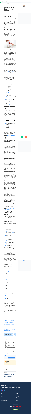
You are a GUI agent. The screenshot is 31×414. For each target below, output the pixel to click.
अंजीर (7, 274)
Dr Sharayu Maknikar (24, 9)
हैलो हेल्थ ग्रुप (6, 309)
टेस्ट (13, 22)
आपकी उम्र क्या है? (6, 340)
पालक (7, 270)
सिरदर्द (9, 99)
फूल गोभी (7, 271)
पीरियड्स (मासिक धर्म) (9, 96)
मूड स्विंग (7, 92)
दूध (6, 280)
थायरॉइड (13, 232)
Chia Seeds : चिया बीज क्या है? (8, 322)
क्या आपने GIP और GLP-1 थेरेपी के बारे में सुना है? (10, 351)
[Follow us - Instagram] (2, 390)
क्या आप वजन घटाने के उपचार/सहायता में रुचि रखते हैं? (10, 348)
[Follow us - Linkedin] (4, 390)
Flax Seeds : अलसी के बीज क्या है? (9, 320)
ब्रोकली (7, 276)
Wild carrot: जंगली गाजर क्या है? (8, 318)
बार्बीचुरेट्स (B (8, 120)
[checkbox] (5, 355)
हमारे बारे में (17, 397)
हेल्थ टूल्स (17, 393)
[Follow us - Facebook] (1, 390)
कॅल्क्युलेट (11, 357)
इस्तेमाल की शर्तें (2, 397)
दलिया (7, 289)
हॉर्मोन (8, 71)
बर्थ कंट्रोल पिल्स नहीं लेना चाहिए (10, 119)
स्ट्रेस (13, 71)
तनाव (10, 71)
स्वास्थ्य (5, 3)
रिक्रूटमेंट (17, 400)
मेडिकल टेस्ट (8, 3)
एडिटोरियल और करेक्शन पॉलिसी (4, 400)
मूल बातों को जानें (6, 12)
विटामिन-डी (9, 302)
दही (6, 279)
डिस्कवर (1, 393)
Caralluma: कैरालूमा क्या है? (11, 135)
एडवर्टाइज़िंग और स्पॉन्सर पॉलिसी (4, 401)
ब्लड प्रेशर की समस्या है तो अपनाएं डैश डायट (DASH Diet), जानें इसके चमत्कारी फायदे (9, 326)
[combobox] (13, 342)
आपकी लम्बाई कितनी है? (6, 342)
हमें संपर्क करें (17, 401)
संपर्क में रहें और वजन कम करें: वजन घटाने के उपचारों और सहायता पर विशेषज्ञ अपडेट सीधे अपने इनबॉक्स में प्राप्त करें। (10, 355)
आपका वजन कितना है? (6, 345)
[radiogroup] (12, 338)
